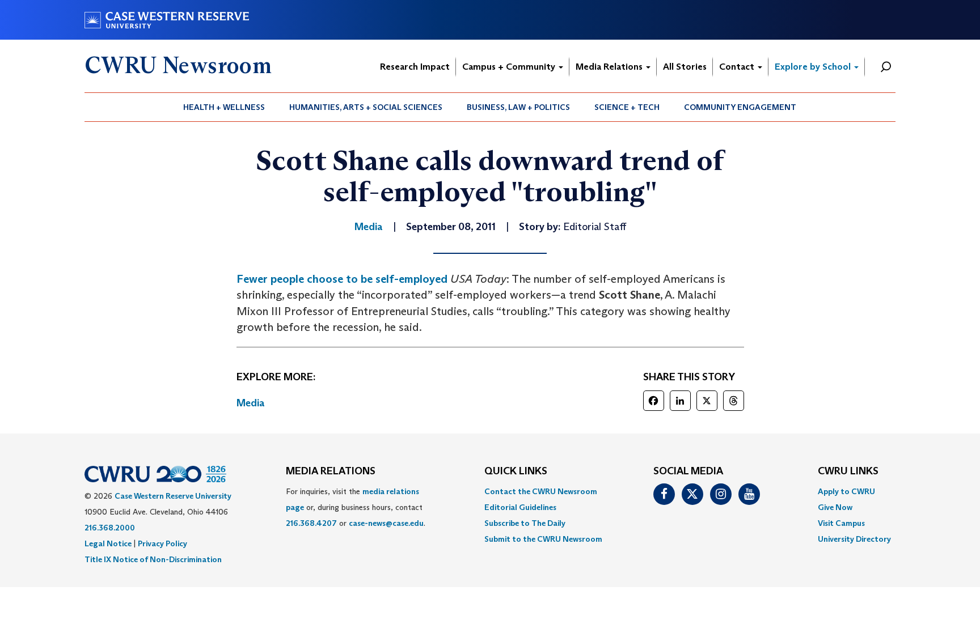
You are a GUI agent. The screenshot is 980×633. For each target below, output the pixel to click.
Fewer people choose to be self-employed (341, 279)
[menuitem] (224, 107)
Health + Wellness (224, 107)
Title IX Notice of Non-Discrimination (153, 559)
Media (250, 403)
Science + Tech (627, 107)
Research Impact (415, 66)
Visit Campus (841, 523)
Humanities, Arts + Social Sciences (365, 107)
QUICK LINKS (515, 471)
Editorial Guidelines (520, 507)
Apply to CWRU (846, 491)
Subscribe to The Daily (524, 523)
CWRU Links (848, 471)
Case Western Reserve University (173, 496)
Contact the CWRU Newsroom (540, 491)
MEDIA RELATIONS (330, 471)
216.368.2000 (110, 527)
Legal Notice (108, 543)
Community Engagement (740, 107)
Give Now (835, 507)
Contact (738, 66)
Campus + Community (509, 66)
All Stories (685, 66)
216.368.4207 (311, 523)
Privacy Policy (162, 543)
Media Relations (610, 66)
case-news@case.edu (386, 523)
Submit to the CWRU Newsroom (543, 539)
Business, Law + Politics (518, 107)
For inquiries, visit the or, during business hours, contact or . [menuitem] (355, 507)
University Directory (854, 539)
